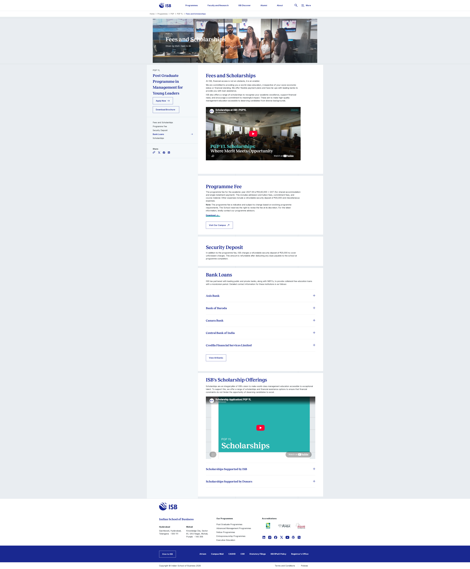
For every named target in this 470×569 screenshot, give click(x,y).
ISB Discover (244, 5)
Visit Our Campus (217, 225)
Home (152, 14)
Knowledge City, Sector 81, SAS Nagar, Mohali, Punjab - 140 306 (197, 534)
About (280, 5)
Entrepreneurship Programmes (230, 536)
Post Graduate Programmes (229, 524)
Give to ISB (167, 554)
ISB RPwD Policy (278, 554)
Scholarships (158, 138)
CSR (243, 554)
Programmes (191, 5)
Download (211, 215)
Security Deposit (160, 130)
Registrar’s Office (299, 554)
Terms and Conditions (285, 565)
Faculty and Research (218, 5)
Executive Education (225, 540)
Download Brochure (165, 109)
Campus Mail (217, 554)
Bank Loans (158, 134)
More (308, 5)
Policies (304, 565)
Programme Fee (160, 126)
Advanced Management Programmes (233, 528)
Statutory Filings (257, 554)
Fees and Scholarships (163, 122)
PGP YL (180, 14)
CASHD (232, 554)
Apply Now (161, 101)
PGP (172, 14)
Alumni (263, 5)
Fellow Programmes (225, 532)
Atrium (203, 554)
